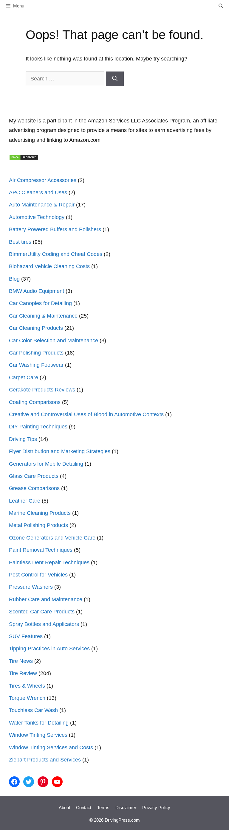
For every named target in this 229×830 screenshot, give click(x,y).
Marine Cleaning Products (40, 513)
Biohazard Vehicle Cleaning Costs (49, 266)
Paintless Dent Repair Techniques (49, 562)
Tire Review (23, 673)
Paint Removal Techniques (40, 550)
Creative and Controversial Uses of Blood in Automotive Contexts (86, 414)
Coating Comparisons (35, 402)
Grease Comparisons (34, 488)
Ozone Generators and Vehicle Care (52, 538)
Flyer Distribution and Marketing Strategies (59, 451)
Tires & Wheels (27, 686)
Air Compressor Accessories (42, 180)
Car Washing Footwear (36, 365)
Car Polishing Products (36, 353)
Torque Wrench (27, 698)
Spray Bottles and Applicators (44, 624)
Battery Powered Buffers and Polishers (55, 229)
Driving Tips (23, 439)
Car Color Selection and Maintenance (53, 340)
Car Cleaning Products (36, 328)
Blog (14, 279)
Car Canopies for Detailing (40, 303)
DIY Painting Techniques (38, 427)
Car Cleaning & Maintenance (43, 316)
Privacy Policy (156, 807)
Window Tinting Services (38, 735)
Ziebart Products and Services (45, 760)
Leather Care (24, 501)
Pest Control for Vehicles (38, 575)
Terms (103, 807)
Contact (83, 807)
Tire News (21, 661)
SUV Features (26, 636)
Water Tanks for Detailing (39, 723)
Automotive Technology (36, 217)
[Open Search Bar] (221, 6)
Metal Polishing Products (38, 525)
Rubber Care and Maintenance (45, 599)
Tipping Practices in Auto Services (49, 649)
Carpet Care (23, 377)
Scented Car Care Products (42, 612)
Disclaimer (125, 807)
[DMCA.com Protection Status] (24, 158)
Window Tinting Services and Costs (51, 747)
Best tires (20, 242)
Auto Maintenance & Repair (42, 205)
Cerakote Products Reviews (42, 390)
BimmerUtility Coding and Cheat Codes (55, 254)
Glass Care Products (33, 476)
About (64, 807)
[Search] (115, 79)
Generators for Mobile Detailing (46, 464)
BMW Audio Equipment (36, 291)
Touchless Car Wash (33, 710)
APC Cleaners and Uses (38, 192)
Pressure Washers (31, 587)
